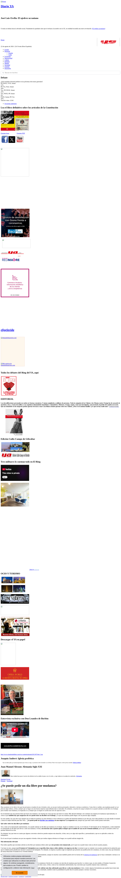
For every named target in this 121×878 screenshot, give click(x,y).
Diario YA (7, 6)
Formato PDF (21, 133)
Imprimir (3, 779)
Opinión (7, 67)
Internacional (8, 58)
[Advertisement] (15, 192)
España (7, 49)
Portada (3, 781)
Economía (8, 56)
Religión (7, 61)
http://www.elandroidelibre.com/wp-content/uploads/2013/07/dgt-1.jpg (22, 754)
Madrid (7, 63)
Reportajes (8, 68)
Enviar (8, 779)
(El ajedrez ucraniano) (98, 28)
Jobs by (34, 569)
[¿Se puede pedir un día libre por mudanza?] (12, 804)
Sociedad (7, 65)
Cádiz (10, 55)
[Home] (3, 1)
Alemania (79, 776)
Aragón (10, 53)
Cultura (7, 60)
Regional (7, 51)
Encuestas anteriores (11, 103)
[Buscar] (3, 72)
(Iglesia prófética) (77, 762)
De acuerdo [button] (19, 873)
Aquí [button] (32, 868)
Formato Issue (5, 133)
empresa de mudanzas (90, 855)
